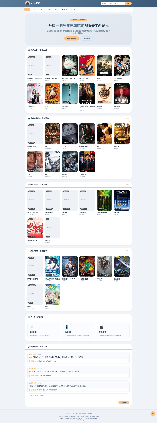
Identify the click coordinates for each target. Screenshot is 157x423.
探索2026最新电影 (71, 38)
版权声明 (84, 413)
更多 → (127, 50)
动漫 (56, 9)
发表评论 (123, 402)
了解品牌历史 (86, 38)
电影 (34, 9)
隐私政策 (90, 413)
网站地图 (67, 413)
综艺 (49, 9)
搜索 (128, 3)
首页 (27, 9)
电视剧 (41, 9)
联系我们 (78, 413)
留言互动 (64, 9)
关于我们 (73, 9)
